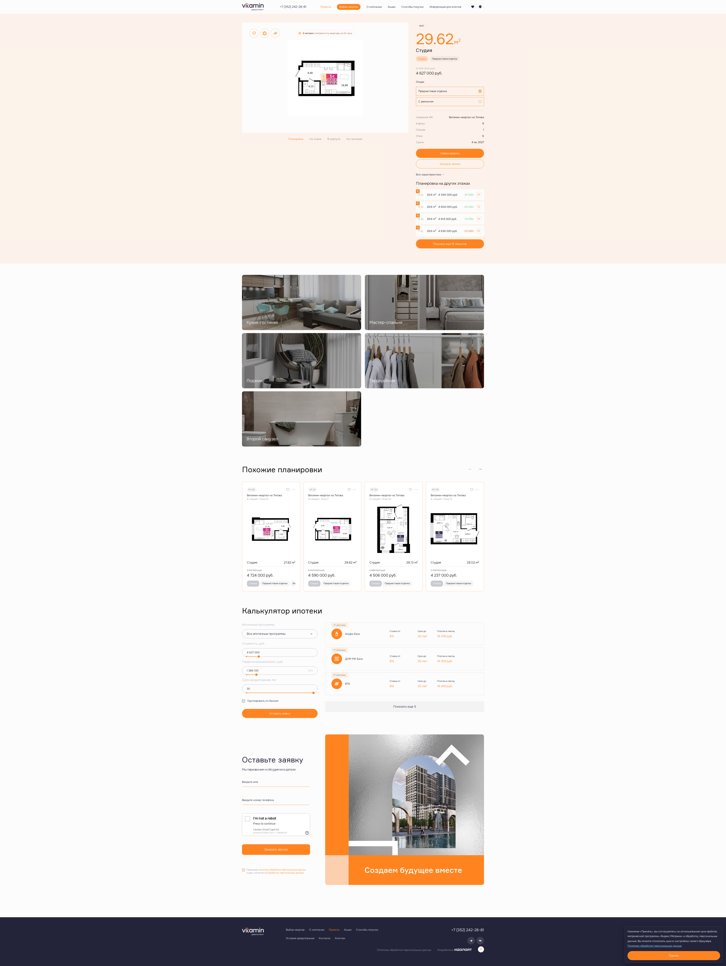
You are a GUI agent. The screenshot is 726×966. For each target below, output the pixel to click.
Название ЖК (424, 117)
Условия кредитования (300, 938)
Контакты (324, 938)
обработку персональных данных (286, 872)
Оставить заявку (279, 713)
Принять (674, 955)
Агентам (340, 938)
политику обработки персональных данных (282, 869)
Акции (347, 929)
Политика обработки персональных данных (404, 950)
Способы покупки (367, 929)
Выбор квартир (295, 929)
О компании (316, 929)
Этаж (419, 136)
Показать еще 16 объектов (450, 244)
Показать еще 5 (404, 707)
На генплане (354, 139)
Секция (420, 129)
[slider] (259, 656)
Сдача (420, 142)
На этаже (315, 139)
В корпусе (333, 139)
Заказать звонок (450, 164)
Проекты (334, 929)
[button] (480, 469)
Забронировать (450, 153)
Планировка (295, 139)
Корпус (420, 123)
